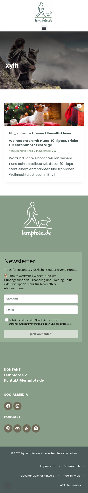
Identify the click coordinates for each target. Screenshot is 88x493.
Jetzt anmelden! (41, 334)
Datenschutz (72, 466)
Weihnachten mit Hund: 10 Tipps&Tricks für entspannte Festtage (43, 142)
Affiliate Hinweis (70, 485)
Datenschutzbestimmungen (25, 323)
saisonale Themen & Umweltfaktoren (44, 133)
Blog (12, 133)
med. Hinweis (71, 476)
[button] (44, 28)
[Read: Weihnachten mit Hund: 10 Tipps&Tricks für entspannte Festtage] (44, 113)
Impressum (47, 466)
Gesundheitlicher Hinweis (37, 476)
